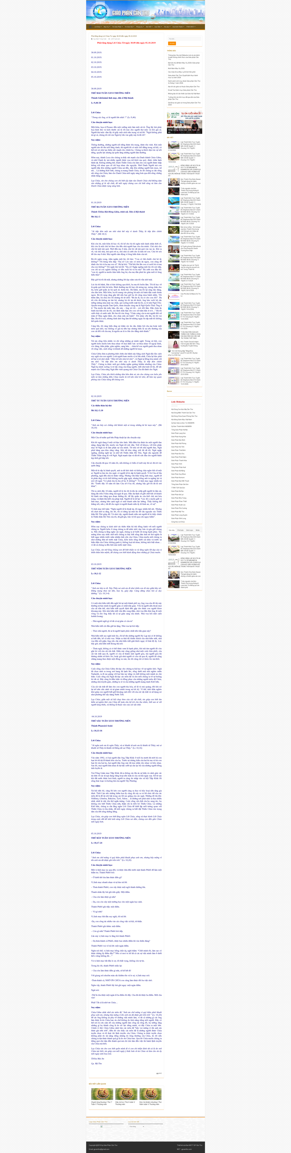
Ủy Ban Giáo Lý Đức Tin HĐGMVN (182, 423)
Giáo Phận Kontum (178, 477)
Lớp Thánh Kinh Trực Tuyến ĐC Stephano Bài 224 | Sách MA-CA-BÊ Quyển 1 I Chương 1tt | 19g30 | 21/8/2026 (184, 146)
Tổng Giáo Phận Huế (178, 467)
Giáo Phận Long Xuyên (179, 515)
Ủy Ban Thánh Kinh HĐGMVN (181, 426)
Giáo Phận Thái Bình (178, 450)
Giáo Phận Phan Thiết (179, 501)
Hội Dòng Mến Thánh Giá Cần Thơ (183, 413)
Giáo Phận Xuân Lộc (178, 505)
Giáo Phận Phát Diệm (178, 457)
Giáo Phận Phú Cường (179, 508)
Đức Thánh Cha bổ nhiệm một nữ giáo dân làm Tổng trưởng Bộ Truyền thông (190, 344)
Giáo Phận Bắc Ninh (178, 440)
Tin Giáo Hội (129, 27)
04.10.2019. (96, 72)
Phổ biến (180, 530)
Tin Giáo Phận (116, 27)
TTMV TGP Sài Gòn (178, 488)
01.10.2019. (96, 57)
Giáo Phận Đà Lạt (177, 494)
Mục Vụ (106, 27)
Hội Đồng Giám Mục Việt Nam (181, 419)
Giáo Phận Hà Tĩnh (177, 447)
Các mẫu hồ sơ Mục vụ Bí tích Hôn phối (181, 72)
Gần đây (172, 530)
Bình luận (189, 530)
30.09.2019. (96, 52)
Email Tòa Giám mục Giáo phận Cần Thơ (182, 90)
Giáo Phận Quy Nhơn (178, 474)
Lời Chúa (97, 27)
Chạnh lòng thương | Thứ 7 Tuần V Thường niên (101, 1103)
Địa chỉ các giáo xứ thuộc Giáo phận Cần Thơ (183, 87)
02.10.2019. (96, 62)
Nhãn (198, 530)
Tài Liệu (166, 27)
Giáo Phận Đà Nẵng (178, 471)
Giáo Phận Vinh (176, 464)
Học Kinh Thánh (178, 27)
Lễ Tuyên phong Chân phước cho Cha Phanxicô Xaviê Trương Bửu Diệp (191, 248)
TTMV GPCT (190, 27)
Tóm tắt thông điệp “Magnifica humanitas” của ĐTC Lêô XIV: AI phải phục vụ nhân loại (182, 353)
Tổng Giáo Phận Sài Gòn (179, 484)
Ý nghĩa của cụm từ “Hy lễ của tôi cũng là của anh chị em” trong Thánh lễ (190, 267)
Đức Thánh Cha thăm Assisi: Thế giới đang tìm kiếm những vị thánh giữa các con (191, 181)
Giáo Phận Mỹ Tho (177, 512)
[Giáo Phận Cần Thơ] (145, 12)
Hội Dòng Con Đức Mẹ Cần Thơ (182, 409)
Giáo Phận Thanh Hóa (179, 460)
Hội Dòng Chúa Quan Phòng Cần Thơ (184, 416)
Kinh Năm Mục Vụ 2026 (176, 68)
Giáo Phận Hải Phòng (178, 443)
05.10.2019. (96, 77)
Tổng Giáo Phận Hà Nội (179, 430)
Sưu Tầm (157, 27)
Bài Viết (148, 27)
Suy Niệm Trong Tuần (99, 39)
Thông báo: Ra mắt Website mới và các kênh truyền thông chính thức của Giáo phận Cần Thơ (184, 57)
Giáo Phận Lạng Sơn (178, 433)
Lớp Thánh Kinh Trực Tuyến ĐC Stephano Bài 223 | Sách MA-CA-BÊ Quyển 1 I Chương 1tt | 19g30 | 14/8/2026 (184, 158)
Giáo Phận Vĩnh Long (178, 518)
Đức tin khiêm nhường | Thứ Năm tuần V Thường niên (150, 1103)
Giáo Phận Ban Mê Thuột (180, 481)
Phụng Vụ (139, 27)
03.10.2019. (96, 67)
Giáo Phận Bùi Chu (177, 454)
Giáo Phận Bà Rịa (177, 491)
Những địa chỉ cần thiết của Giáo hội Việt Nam (184, 94)
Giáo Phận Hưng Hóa (178, 437)
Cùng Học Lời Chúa (178, 522)
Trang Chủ (90, 26)
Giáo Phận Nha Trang (178, 498)
